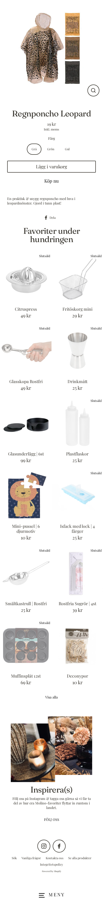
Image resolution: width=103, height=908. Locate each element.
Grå (34, 149)
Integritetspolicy (51, 864)
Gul (67, 149)
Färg (51, 138)
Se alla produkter (80, 858)
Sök (14, 858)
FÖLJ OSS (51, 819)
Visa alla (51, 697)
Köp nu (51, 181)
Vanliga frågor (31, 858)
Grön (50, 149)
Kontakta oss (54, 858)
